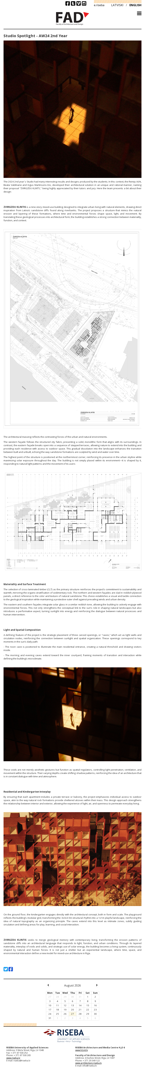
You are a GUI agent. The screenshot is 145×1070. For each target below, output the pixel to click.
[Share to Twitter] (6, 969)
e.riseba (99, 5)
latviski (117, 5)
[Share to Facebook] (10, 969)
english (135, 5)
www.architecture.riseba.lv (88, 1063)
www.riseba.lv (13, 1057)
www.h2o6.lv (81, 1050)
